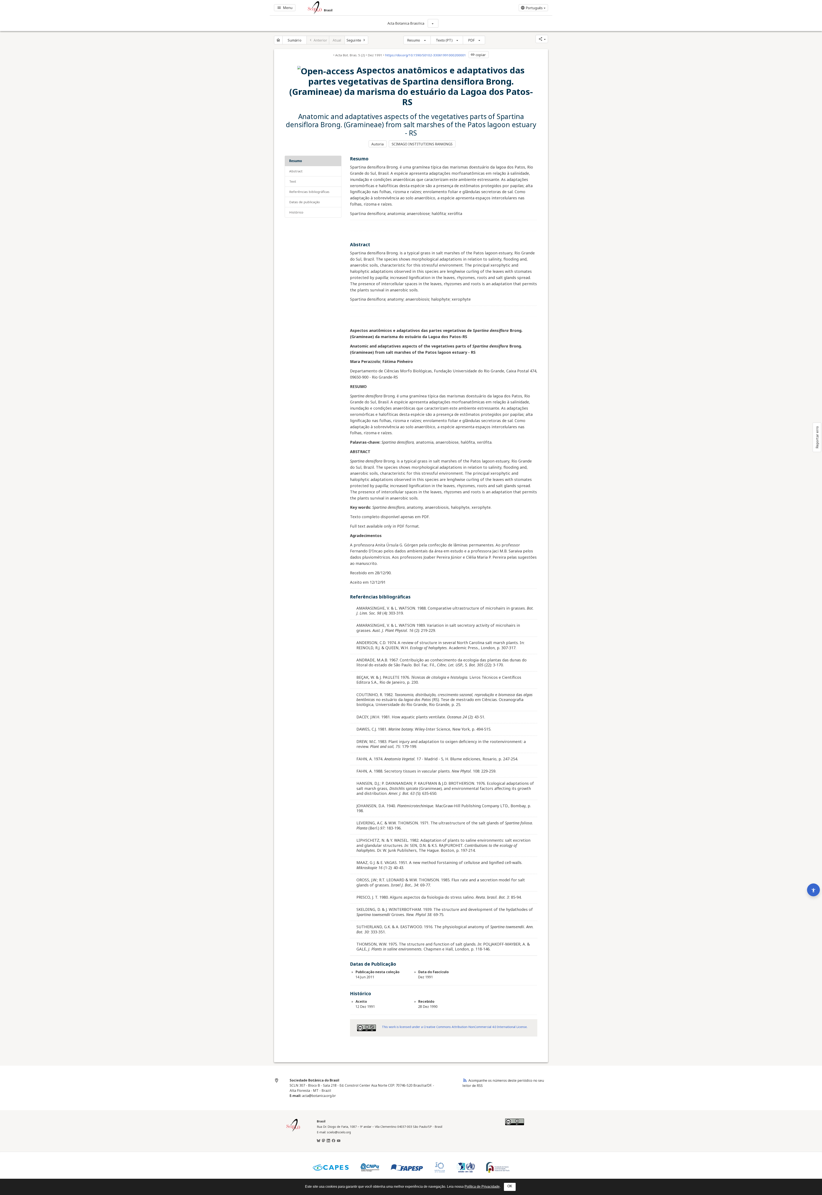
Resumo (413, 40)
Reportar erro (817, 437)
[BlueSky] (318, 1140)
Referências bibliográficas (309, 191)
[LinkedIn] (328, 1140)
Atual (337, 40)
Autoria (377, 144)
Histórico (296, 212)
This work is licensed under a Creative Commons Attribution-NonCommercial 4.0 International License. (454, 1027)
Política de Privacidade (482, 1186)
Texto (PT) (444, 40)
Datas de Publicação (304, 202)
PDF (471, 40)
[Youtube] (338, 1140)
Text (292, 181)
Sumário (294, 40)
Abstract (295, 171)
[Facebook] (333, 1140)
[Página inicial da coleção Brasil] (293, 1131)
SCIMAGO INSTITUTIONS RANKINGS (422, 144)
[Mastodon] (323, 1140)
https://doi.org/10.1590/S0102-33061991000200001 (425, 55)
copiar (478, 54)
